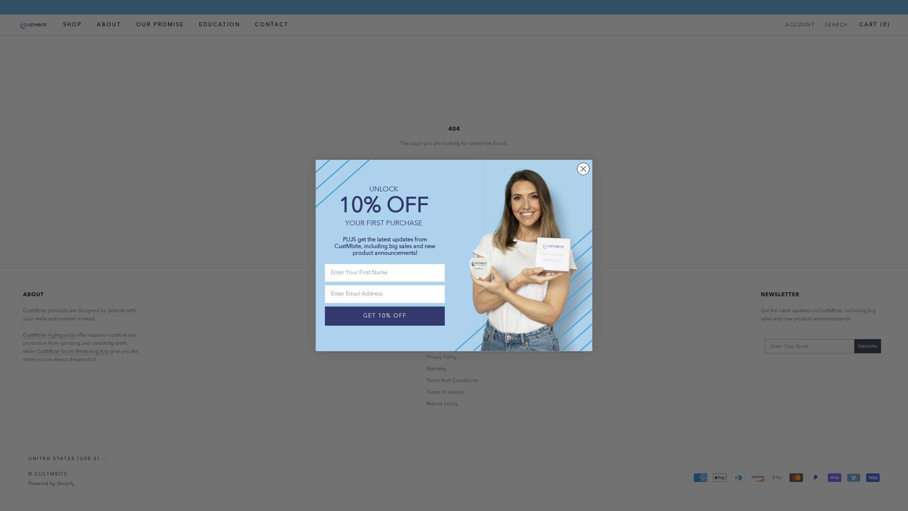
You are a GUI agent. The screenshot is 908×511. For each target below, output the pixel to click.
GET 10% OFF (385, 316)
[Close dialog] (583, 169)
